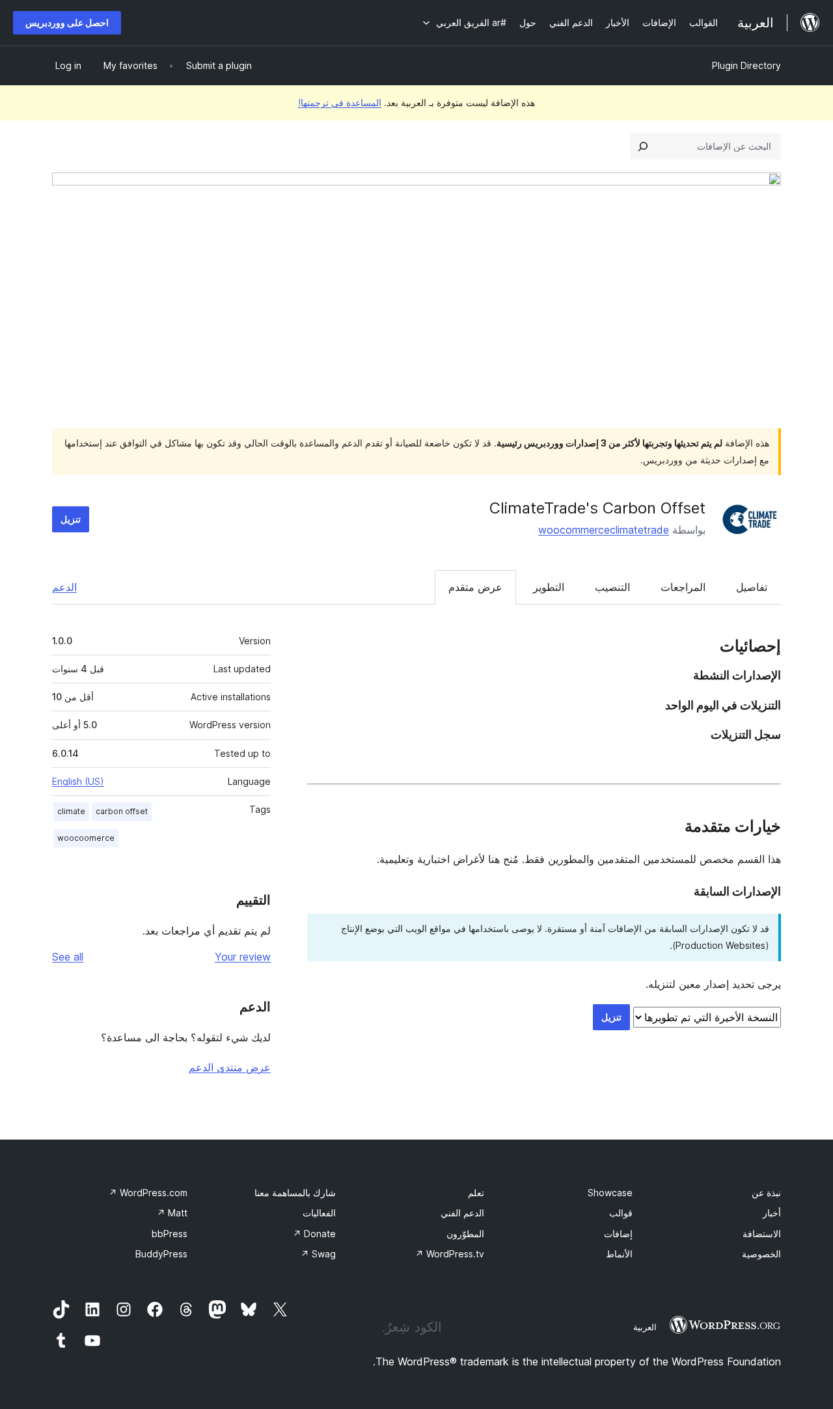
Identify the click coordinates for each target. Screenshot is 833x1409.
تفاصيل (751, 587)
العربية (645, 1327)
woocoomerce (86, 838)
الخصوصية (761, 1253)
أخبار (772, 1212)
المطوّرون (465, 1233)
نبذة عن (766, 1192)
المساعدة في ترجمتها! (339, 102)
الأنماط (619, 1253)
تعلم (476, 1192)
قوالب (621, 1212)
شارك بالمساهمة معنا (295, 1192)
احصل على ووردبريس (67, 22)
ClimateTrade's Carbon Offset (597, 508)
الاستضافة (762, 1233)
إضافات (618, 1233)
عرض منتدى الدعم (230, 1067)
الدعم (64, 587)
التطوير (548, 587)
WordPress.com (148, 1192)
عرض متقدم (475, 587)
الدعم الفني (462, 1212)
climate (71, 811)
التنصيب (612, 587)
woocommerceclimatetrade (603, 529)
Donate (314, 1233)
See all (67, 956)
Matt (172, 1212)
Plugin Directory (746, 65)
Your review (243, 956)
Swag (318, 1253)
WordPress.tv (449, 1253)
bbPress (169, 1233)
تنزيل (71, 519)
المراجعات (683, 587)
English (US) (78, 781)
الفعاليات (319, 1212)
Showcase (610, 1192)
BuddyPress (161, 1253)
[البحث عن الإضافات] (643, 146)
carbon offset (122, 811)
